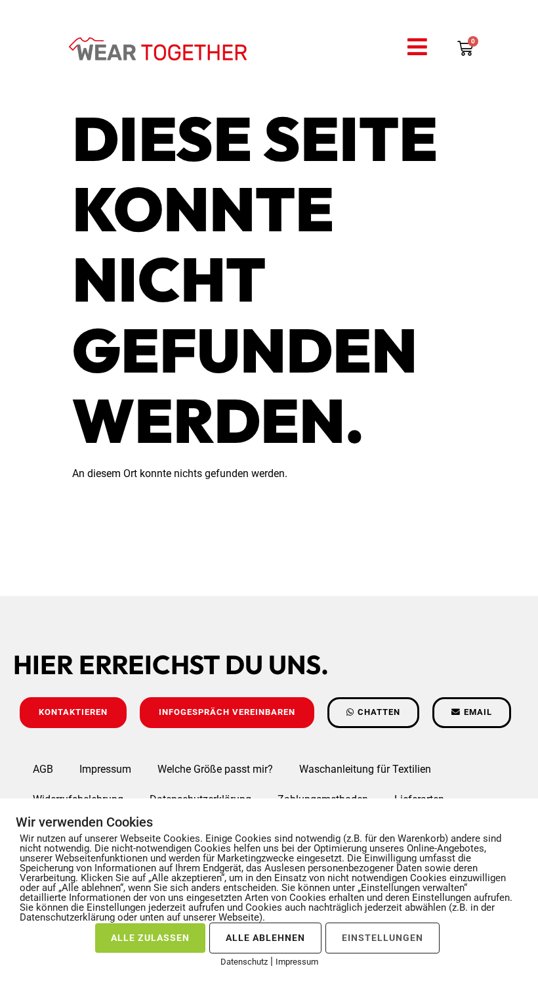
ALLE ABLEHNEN (265, 937)
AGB (43, 769)
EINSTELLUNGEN (382, 937)
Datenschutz (244, 962)
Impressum (105, 769)
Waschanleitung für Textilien (365, 769)
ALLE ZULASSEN (150, 937)
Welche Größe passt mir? (215, 769)
